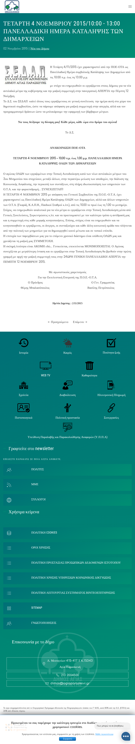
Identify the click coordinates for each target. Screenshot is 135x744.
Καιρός (67, 352)
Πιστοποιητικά (23, 417)
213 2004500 (70, 675)
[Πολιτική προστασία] (67, 407)
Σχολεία (23, 395)
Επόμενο (79, 322)
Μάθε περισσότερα (104, 734)
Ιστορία (23, 352)
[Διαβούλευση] (67, 385)
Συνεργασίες (111, 417)
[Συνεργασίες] (111, 407)
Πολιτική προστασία (67, 417)
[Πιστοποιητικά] (23, 407)
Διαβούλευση (67, 395)
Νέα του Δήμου (39, 48)
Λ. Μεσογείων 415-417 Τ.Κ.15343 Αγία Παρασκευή (70, 664)
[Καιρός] (67, 342)
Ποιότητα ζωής (111, 352)
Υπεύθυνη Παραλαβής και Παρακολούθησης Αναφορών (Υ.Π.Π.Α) (68, 437)
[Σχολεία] (23, 385)
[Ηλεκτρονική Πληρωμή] (111, 385)
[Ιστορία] (23, 342)
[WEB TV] (45, 365)
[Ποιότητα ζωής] (111, 342)
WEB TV (45, 375)
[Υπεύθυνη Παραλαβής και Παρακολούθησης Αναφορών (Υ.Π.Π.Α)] (67, 427)
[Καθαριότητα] (89, 365)
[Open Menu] (130, 6)
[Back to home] (12, 6)
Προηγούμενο (59, 322)
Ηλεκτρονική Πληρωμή (111, 395)
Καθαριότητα (89, 375)
